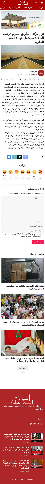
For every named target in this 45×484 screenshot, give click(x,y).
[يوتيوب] (34, 424)
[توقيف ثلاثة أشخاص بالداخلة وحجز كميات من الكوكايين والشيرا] (22, 270)
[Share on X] (34, 79)
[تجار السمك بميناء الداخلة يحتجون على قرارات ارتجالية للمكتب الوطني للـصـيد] (37, 450)
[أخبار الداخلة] (22, 2)
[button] (41, 2)
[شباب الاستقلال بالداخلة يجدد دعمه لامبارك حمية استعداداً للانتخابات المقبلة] (22, 306)
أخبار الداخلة (33, 71)
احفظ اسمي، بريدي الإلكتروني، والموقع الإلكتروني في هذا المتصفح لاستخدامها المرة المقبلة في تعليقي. (23, 235)
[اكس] (38, 424)
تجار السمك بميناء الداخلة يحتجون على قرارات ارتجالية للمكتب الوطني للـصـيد (16, 449)
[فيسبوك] (42, 424)
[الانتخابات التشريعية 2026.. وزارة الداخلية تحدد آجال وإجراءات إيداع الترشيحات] (22, 343)
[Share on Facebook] (39, 79)
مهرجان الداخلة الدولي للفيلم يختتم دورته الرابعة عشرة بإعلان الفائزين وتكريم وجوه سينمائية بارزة (16, 436)
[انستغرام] (31, 424)
